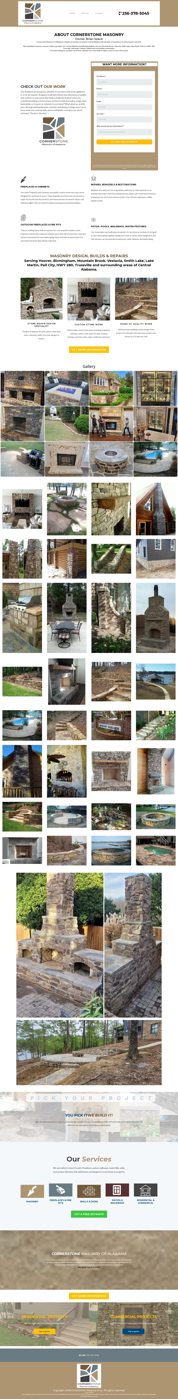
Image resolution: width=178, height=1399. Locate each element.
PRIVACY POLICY (89, 1392)
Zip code (100, 114)
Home (72, 13)
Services (85, 13)
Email (99, 102)
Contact (99, 13)
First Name (101, 76)
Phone (100, 89)
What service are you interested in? (110, 126)
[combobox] (99, 94)
